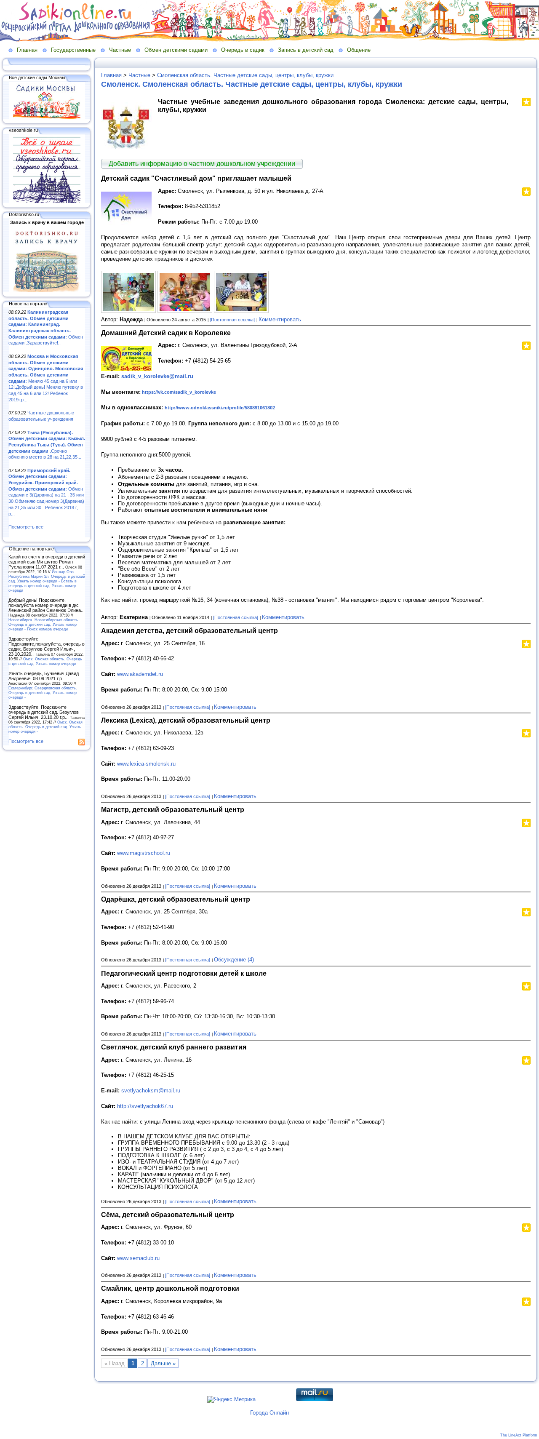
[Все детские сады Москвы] (46, 117)
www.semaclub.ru (138, 1258)
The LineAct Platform (518, 1435)
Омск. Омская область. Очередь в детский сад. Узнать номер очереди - (45, 661)
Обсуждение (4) (234, 959)
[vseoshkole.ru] (46, 201)
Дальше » (163, 1363)
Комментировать (280, 319)
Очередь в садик (242, 50)
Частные (120, 50)
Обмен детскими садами (176, 50)
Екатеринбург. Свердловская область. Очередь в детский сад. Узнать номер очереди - (42, 692)
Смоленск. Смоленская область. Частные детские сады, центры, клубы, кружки (251, 84)
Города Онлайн (269, 1413)
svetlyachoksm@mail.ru (150, 1090)
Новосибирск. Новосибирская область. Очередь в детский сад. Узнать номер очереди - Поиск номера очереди (43, 624)
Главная (27, 50)
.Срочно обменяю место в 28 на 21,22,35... (46, 445)
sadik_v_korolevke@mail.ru (157, 376)
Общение (359, 50)
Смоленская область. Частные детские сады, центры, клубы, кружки (245, 75)
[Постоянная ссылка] (232, 319)
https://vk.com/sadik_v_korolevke (179, 392)
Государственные (73, 50)
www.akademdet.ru (140, 674)
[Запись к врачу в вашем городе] (46, 290)
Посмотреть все (25, 526)
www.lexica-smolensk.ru (146, 764)
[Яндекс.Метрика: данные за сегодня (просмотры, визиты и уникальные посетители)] (231, 1399)
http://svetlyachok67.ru (145, 1106)
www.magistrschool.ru (143, 853)
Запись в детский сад (306, 50)
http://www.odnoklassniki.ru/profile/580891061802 (220, 407)
